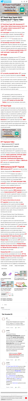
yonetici (8, 330)
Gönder (2, 307)
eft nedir (11, 265)
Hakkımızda (15, 383)
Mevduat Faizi (18, 370)
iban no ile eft (4, 268)
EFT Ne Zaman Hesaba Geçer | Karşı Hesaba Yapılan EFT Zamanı (14, 255)
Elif (6, 318)
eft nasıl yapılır (4, 265)
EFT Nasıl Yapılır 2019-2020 (12, 366)
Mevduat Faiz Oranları (10, 376)
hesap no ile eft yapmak (19, 265)
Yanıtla (7, 327)
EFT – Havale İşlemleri (11, 375)
